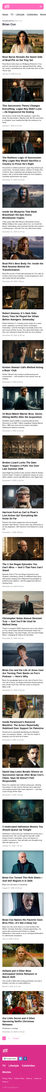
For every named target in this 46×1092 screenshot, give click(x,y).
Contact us (37, 1078)
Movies (6, 1072)
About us (29, 1078)
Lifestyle (20, 14)
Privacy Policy (7, 1078)
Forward (16, 1038)
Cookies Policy (19, 1078)
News (5, 14)
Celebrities (32, 14)
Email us (5, 1082)
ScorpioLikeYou (8, 21)
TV (11, 14)
